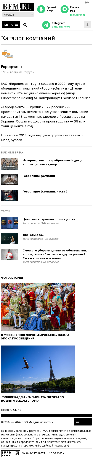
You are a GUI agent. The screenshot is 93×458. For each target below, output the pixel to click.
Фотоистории (12, 278)
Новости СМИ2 (11, 410)
